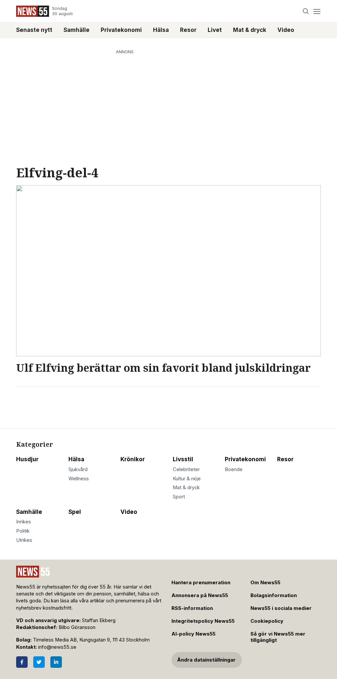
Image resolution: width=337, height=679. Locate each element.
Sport (179, 497)
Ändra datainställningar (206, 660)
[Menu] (317, 11)
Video (285, 30)
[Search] (306, 11)
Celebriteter (186, 469)
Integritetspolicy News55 (203, 621)
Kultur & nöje (187, 479)
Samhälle (77, 30)
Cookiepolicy (266, 621)
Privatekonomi (121, 30)
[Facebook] (22, 662)
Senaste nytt (34, 30)
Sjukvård (78, 469)
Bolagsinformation (273, 595)
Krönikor (132, 459)
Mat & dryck (249, 30)
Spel (74, 512)
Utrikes (24, 540)
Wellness (78, 479)
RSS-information (192, 608)
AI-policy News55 (193, 634)
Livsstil (183, 459)
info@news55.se (57, 647)
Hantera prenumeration (200, 583)
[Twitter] (39, 662)
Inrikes (23, 522)
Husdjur (27, 459)
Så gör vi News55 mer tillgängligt (277, 637)
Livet (215, 30)
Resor (188, 30)
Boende (234, 469)
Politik (23, 531)
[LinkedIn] (56, 662)
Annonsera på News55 (199, 595)
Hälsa (161, 30)
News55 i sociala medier (281, 608)
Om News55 (265, 583)
